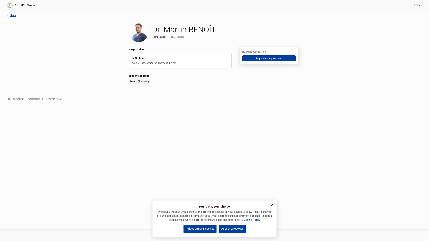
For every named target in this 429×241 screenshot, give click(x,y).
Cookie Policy (252, 219)
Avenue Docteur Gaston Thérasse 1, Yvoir (154, 63)
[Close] (272, 205)
